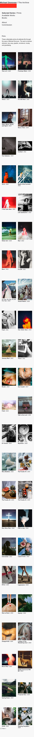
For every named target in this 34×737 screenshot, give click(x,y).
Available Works (8, 15)
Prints (19, 13)
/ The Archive (23, 2)
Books (4, 18)
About (4, 22)
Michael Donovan (8, 2)
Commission (7, 25)
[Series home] (8, 6)
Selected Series (8, 13)
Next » (4, 728)
